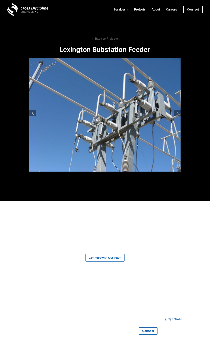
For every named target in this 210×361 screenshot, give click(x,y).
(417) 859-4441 (174, 319)
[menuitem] (121, 9)
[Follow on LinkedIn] (167, 327)
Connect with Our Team (105, 257)
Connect (148, 331)
